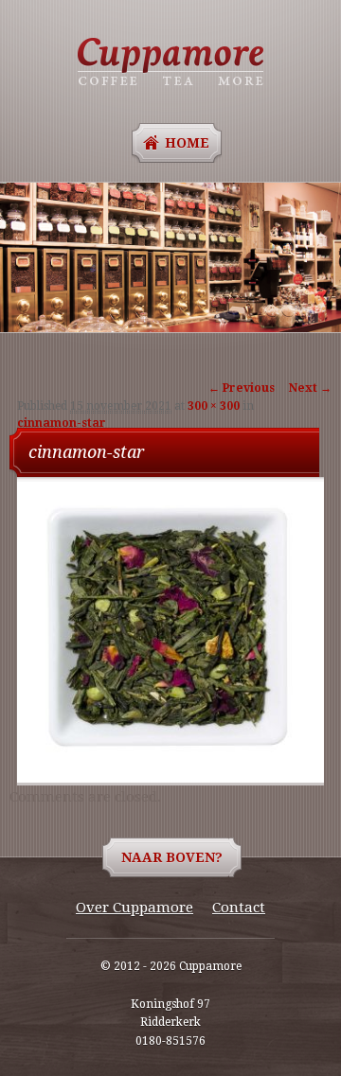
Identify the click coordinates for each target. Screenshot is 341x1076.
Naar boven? (172, 857)
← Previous (241, 388)
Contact (238, 907)
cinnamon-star (61, 423)
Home (187, 142)
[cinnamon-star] (167, 758)
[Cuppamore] (170, 61)
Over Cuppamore (134, 907)
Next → (310, 388)
